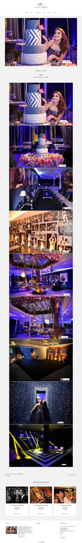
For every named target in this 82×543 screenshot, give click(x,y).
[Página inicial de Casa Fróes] (41, 6)
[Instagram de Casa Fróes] (61, 534)
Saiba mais (21, 536)
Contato (55, 12)
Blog (44, 12)
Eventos (31, 12)
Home (26, 12)
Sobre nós (49, 12)
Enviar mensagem (64, 528)
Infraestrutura (38, 12)
